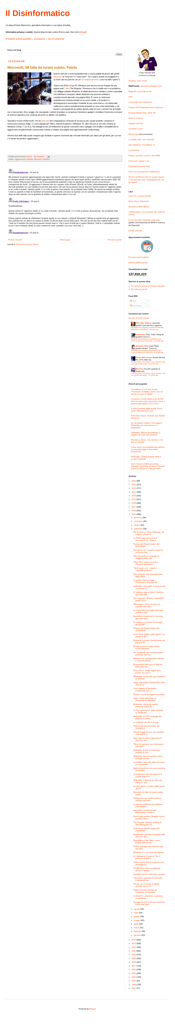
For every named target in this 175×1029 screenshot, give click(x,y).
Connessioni (134, 150)
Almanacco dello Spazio (139, 206)
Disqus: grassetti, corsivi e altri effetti (144, 155)
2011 (134, 951)
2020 (134, 496)
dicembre (138, 517)
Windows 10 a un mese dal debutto (148, 852)
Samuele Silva (142, 346)
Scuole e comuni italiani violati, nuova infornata (146, 647)
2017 (134, 507)
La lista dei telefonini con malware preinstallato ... (148, 805)
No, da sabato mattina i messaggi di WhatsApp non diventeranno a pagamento (146, 425)
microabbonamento (89, 79)
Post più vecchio (115, 240)
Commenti (136, 306)
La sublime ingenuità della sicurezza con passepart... (149, 763)
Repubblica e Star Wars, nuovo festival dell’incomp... (146, 841)
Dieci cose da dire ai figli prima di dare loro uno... (147, 739)
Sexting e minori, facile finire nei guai (149, 874)
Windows (46, 159)
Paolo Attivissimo (144, 357)
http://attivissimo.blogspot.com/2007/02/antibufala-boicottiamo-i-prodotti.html (147, 328)
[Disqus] (64, 202)
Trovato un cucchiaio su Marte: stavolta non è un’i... (146, 885)
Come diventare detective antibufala (144, 220)
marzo (137, 927)
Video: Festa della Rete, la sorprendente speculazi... (145, 699)
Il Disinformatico (37, 13)
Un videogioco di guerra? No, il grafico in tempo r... (146, 857)
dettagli (83, 32)
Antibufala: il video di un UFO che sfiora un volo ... (147, 781)
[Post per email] (48, 157)
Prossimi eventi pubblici (18, 39)
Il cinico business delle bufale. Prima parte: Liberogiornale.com (146, 409)
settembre (138, 529)
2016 (134, 510)
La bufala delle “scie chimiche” (142, 139)
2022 (134, 488)
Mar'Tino (140, 369)
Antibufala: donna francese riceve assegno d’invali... (147, 757)
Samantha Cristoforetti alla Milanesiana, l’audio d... (144, 811)
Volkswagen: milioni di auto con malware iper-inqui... (146, 605)
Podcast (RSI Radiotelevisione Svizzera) (146, 107)
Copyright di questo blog (139, 166)
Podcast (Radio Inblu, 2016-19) (142, 113)
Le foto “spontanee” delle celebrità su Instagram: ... (148, 711)
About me (147, 91)
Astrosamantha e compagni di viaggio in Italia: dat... (146, 557)
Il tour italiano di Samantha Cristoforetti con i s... (144, 689)
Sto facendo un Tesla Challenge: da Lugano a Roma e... (148, 533)
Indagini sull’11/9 (136, 123)
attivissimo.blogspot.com (151, 86)
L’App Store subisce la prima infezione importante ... (145, 563)
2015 (134, 514)
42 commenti (39, 157)
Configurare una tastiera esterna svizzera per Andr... (147, 799)
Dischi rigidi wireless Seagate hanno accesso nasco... (148, 817)
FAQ (130, 97)
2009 (134, 958)
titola (67, 88)
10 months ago (159, 341)
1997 (134, 988)
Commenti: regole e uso (139, 161)
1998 (134, 984)
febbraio (138, 931)
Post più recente (15, 240)
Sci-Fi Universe (56, 39)
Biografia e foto (135, 91)
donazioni (57, 76)
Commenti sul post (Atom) (27, 244)
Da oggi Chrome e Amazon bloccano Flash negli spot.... (149, 903)
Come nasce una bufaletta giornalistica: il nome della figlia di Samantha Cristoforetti (148, 449)
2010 (134, 955)
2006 (134, 969)
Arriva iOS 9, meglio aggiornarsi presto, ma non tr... (147, 671)
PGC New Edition (144, 323)
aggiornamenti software (24, 159)
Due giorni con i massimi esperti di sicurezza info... (148, 551)
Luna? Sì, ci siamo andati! (140, 196)
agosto (137, 909)
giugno (137, 916)
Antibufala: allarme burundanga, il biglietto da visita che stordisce (145, 433)
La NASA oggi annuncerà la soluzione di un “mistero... (145, 539)
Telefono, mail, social (138, 81)
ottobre (137, 525)
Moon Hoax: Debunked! (139, 201)
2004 (134, 977)
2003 (134, 981)
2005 (134, 973)
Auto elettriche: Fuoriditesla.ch (142, 145)
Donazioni (39, 39)
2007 (134, 966)
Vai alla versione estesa (139, 318)
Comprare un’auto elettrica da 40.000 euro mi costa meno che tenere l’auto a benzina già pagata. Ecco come (148, 401)
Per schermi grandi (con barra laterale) (148, 286)
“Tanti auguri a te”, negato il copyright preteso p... (145, 569)
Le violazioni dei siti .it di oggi (145, 722)
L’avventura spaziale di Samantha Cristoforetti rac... (147, 879)
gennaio (137, 935)
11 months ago (153, 364)
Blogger (92, 1009)
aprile (136, 924)
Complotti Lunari (136, 129)
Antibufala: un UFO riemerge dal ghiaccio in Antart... (147, 717)
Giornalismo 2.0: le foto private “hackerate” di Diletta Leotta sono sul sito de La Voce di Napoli (147, 391)
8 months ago (153, 329)
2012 (134, 947)
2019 (134, 499)
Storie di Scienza (136, 118)
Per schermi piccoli (139, 289)
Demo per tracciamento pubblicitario (144, 171)
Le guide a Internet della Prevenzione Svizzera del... (146, 581)
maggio (137, 920)
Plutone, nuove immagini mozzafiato (149, 694)
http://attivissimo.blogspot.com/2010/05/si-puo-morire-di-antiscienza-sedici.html (146, 340)
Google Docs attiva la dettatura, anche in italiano (147, 869)
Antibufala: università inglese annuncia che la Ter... (145, 705)
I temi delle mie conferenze (140, 102)
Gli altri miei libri (135, 230)
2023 (134, 484)
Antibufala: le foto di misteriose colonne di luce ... (146, 751)
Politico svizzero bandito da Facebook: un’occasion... (145, 891)
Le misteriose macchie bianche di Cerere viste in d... (147, 775)
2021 (134, 492)
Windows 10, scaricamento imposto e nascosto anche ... (148, 659)
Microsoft (38, 159)
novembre (138, 521)
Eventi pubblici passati (138, 262)
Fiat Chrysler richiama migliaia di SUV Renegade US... (147, 823)
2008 (134, 962)
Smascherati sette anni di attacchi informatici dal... (147, 665)
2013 (134, 943)
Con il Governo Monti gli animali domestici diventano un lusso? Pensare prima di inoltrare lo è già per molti (148, 466)
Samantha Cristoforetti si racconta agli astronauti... (148, 617)
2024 (134, 481)
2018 (134, 503)
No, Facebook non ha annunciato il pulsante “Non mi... (148, 653)
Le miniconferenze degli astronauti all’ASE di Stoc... (148, 611)
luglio (136, 913)
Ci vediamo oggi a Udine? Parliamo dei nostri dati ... (148, 593)
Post (134, 301)
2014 (134, 940)
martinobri (140, 334)
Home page (65, 240)
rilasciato (45, 121)
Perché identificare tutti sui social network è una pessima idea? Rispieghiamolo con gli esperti (146, 179)
